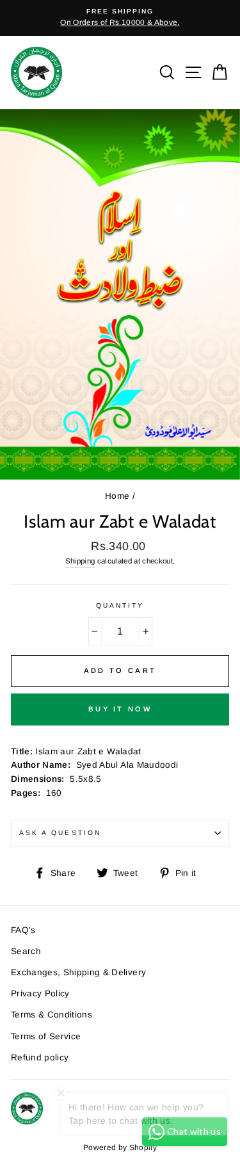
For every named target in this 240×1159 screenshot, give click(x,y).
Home (117, 496)
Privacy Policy (40, 993)
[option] (120, 17)
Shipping (80, 561)
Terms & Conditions (51, 1014)
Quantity (120, 605)
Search (26, 951)
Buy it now (120, 709)
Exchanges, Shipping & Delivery (78, 972)
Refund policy (39, 1057)
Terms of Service (46, 1036)
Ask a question (60, 832)
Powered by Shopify (120, 1147)
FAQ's (23, 930)
